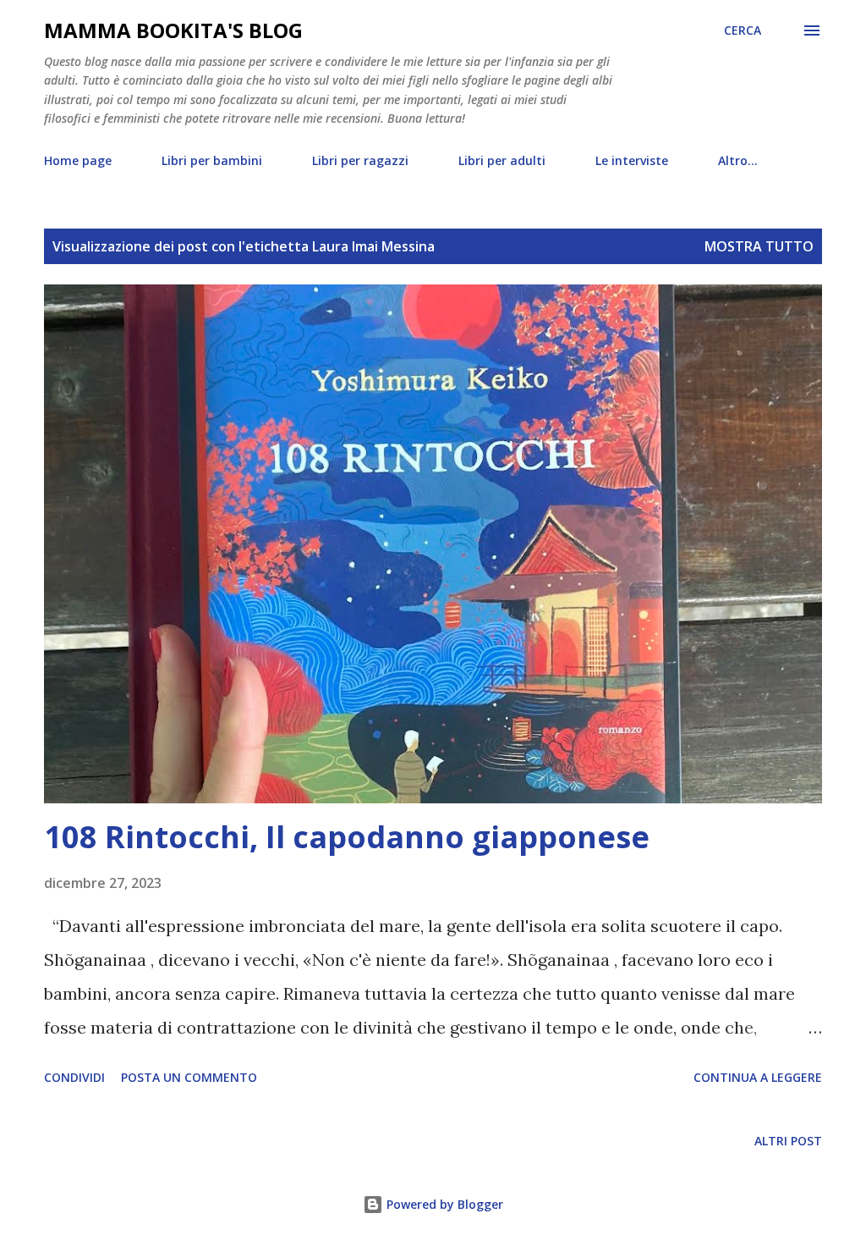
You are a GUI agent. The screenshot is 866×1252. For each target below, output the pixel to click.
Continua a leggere (757, 1077)
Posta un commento (189, 1077)
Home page (78, 160)
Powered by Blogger (443, 1204)
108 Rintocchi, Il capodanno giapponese (347, 837)
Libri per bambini (212, 160)
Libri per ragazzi (360, 160)
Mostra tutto (759, 246)
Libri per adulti (501, 160)
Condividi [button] (74, 1077)
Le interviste (631, 160)
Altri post (788, 1141)
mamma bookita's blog (173, 30)
